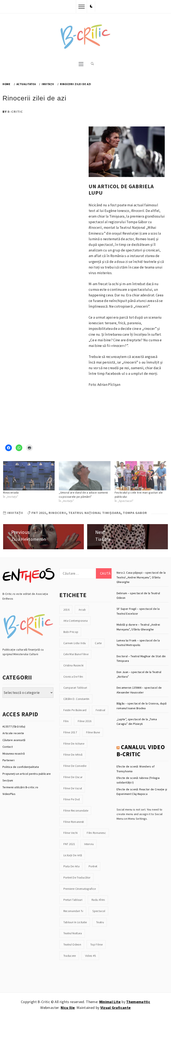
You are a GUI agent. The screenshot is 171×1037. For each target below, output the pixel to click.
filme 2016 (84, 721)
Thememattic (138, 1001)
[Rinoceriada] (29, 475)
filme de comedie (74, 766)
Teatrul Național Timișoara (94, 513)
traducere (69, 956)
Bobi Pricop (70, 632)
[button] (91, 6)
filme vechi (70, 833)
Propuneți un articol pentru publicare (27, 774)
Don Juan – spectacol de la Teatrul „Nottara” (139, 674)
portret (93, 866)
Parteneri (9, 760)
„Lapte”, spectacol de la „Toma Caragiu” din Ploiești (137, 721)
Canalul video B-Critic (141, 750)
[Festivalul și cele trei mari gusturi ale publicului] (140, 475)
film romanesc (96, 833)
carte (98, 643)
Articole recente (13, 733)
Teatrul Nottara (72, 933)
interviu (89, 844)
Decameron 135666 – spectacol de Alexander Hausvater (139, 690)
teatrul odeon (72, 944)
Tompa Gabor (135, 513)
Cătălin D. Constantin (76, 699)
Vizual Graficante (115, 1007)
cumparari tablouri (75, 687)
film (66, 721)
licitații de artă (72, 855)
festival (100, 710)
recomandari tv (73, 911)
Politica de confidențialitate (21, 767)
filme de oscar (73, 777)
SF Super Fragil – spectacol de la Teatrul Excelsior (138, 611)
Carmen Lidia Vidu (74, 643)
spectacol (98, 911)
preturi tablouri (72, 900)
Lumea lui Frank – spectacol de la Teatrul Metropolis (138, 643)
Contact (8, 747)
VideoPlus (9, 794)
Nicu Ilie (68, 1007)
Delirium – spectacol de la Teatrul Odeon (138, 595)
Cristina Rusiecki (73, 665)
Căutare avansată (14, 740)
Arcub (82, 609)
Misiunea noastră (14, 753)
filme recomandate (75, 810)
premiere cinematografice (79, 889)
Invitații (15, 513)
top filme (96, 944)
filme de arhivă (73, 754)
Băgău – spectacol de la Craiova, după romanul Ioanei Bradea (142, 706)
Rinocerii (57, 513)
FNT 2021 (39, 513)
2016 (66, 609)
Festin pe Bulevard (75, 710)
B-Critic (15, 111)
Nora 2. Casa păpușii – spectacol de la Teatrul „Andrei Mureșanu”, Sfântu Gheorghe (141, 577)
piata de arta (71, 866)
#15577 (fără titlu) (14, 726)
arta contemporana (75, 620)
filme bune (93, 732)
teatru (100, 922)
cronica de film (73, 676)
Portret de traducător (77, 877)
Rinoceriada (11, 492)
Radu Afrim (98, 900)
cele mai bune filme (75, 654)
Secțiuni (8, 780)
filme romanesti (73, 822)
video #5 (90, 956)
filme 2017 (70, 732)
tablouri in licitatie (75, 922)
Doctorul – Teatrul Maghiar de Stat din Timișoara (141, 658)
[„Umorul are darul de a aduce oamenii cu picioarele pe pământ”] (84, 475)
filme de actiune (73, 743)
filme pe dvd (71, 799)
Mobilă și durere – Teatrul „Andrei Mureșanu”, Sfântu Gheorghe (138, 627)
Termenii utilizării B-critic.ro (20, 787)
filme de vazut (72, 788)
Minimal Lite (110, 1001)
